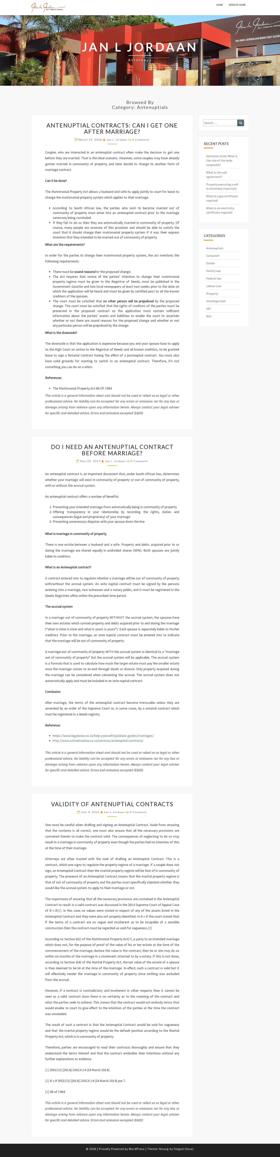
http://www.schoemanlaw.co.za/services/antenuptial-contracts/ (98, 740)
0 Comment (141, 139)
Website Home (237, 4)
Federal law (213, 278)
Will (208, 316)
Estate (210, 263)
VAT (208, 308)
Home (219, 4)
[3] (130, 939)
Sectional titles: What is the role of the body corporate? (221, 160)
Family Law (213, 271)
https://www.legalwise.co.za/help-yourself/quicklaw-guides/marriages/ (103, 735)
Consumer (213, 255)
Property (212, 293)
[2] (150, 928)
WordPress (137, 1149)
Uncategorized (216, 301)
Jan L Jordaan (116, 139)
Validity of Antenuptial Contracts (112, 804)
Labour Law (213, 286)
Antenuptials (214, 248)
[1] (59, 910)
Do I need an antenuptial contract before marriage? (112, 449)
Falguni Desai (183, 1149)
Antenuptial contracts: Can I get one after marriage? (112, 128)
